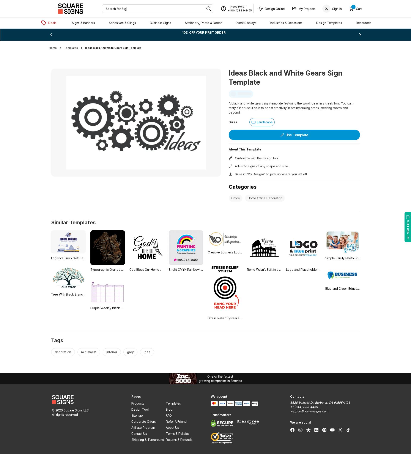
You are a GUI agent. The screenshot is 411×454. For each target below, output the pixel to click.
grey (130, 352)
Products (137, 403)
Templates (173, 403)
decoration (63, 352)
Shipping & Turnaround (147, 439)
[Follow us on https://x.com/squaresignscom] (340, 429)
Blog (169, 409)
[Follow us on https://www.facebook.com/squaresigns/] (292, 429)
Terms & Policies (177, 433)
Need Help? (238, 6)
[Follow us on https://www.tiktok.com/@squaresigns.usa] (348, 429)
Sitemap (137, 415)
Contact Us (139, 433)
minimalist (88, 352)
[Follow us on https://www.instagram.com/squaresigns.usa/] (300, 429)
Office (235, 198)
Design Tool (140, 409)
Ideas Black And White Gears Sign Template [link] (113, 47)
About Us (172, 427)
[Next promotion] (360, 34)
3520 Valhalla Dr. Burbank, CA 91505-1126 (320, 402)
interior (111, 352)
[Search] (208, 8)
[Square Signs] (70, 8)
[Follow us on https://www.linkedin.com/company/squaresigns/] (316, 429)
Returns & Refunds (179, 439)
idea (147, 352)
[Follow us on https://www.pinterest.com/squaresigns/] (324, 429)
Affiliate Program (143, 427)
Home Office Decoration (265, 198)
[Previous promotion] (51, 34)
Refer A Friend (176, 421)
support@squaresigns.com (309, 411)
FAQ (169, 415)
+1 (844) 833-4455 (240, 10)
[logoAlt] (86, 399)
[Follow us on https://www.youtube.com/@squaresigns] (332, 429)
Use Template (297, 135)
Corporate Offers (143, 421)
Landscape (265, 122)
